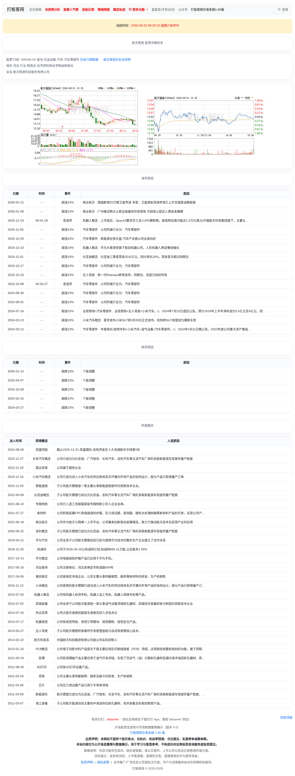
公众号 (182, 9)
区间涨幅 (35, 9)
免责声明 (87, 762)
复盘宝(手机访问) (163, 9)
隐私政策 (103, 762)
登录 (284, 9)
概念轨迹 (119, 9)
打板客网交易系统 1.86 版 (147, 732)
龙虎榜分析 (52, 9)
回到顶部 (286, 717)
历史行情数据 (89, 59)
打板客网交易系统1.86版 (207, 9)
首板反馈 (88, 9)
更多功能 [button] (139, 9)
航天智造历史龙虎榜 (117, 59)
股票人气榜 (71, 9)
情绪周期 (104, 9)
